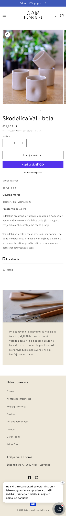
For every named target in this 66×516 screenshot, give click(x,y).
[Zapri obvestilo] (63, 482)
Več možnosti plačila (33, 172)
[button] (4, 15)
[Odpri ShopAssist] (58, 509)
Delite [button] (9, 269)
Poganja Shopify (41, 510)
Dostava (11, 414)
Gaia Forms (29, 510)
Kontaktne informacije (19, 398)
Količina (6, 136)
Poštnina (19, 131)
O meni (11, 391)
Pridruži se (12, 444)
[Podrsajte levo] (25, 110)
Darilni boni (13, 436)
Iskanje (11, 429)
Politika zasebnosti (17, 421)
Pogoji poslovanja (16, 406)
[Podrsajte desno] (40, 110)
